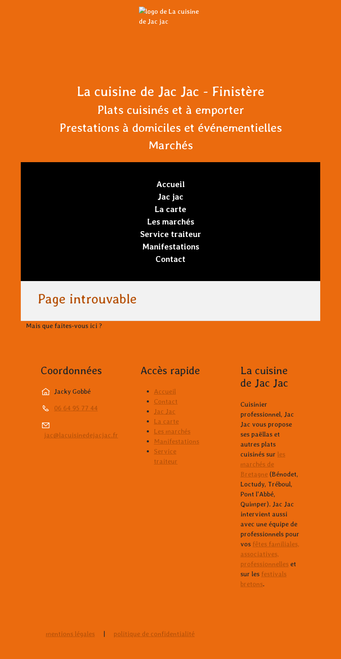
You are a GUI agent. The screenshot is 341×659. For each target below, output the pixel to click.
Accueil (170, 184)
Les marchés (170, 222)
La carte (170, 209)
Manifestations (170, 247)
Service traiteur (170, 234)
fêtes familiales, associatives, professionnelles (269, 554)
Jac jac (170, 197)
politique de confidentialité (154, 634)
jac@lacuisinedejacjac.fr (81, 435)
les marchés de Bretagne (262, 464)
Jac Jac (164, 411)
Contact (170, 259)
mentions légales (70, 634)
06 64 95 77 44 (76, 408)
